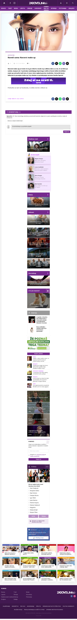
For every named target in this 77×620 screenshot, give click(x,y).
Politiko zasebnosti (34, 456)
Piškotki (38, 606)
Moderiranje (30, 606)
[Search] (73, 3)
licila (18, 98)
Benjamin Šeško (34, 490)
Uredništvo (15, 606)
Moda (16, 8)
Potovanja (62, 8)
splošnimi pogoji (41, 454)
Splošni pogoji (18, 609)
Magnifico (33, 507)
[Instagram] (14, 3)
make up (14, 98)
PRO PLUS (22, 606)
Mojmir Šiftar (34, 512)
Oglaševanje (6, 606)
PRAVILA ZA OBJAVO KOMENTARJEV (15, 120)
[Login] (61, 3)
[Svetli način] (67, 3)
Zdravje (29, 8)
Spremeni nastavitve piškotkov (52, 606)
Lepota (22, 8)
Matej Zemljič (34, 510)
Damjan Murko (34, 495)
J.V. (10, 63)
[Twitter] (56, 63)
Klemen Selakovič (35, 505)
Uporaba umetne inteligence (54, 609)
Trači (10, 8)
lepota (22, 98)
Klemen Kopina (34, 503)
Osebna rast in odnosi (46, 8)
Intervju (54, 8)
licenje (9, 98)
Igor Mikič (33, 498)
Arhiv (47, 466)
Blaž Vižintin (33, 493)
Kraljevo (71, 8)
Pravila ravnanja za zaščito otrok (34, 609)
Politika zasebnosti (68, 606)
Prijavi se (66, 131)
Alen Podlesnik (34, 488)
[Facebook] (10, 3)
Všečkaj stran (40, 538)
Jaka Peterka (33, 500)
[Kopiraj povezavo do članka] (67, 63)
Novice (3, 8)
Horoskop (38, 8)
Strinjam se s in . (38, 455)
